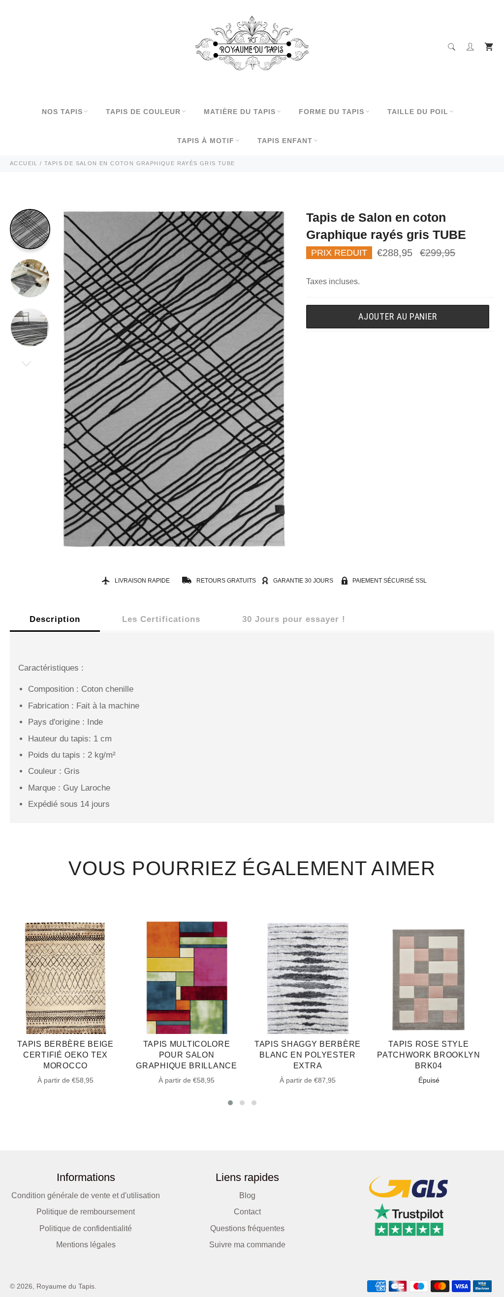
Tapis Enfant (285, 141)
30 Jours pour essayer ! (294, 619)
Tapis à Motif (205, 141)
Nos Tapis (62, 112)
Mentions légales (86, 1244)
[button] (230, 1103)
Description (55, 619)
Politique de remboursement (85, 1212)
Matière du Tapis (240, 112)
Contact (247, 1212)
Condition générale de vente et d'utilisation (85, 1195)
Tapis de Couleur (143, 112)
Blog (247, 1195)
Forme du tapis (331, 112)
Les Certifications (161, 619)
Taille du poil (417, 112)
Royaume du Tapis (65, 1286)
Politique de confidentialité (85, 1228)
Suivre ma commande (247, 1244)
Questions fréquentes (247, 1228)
